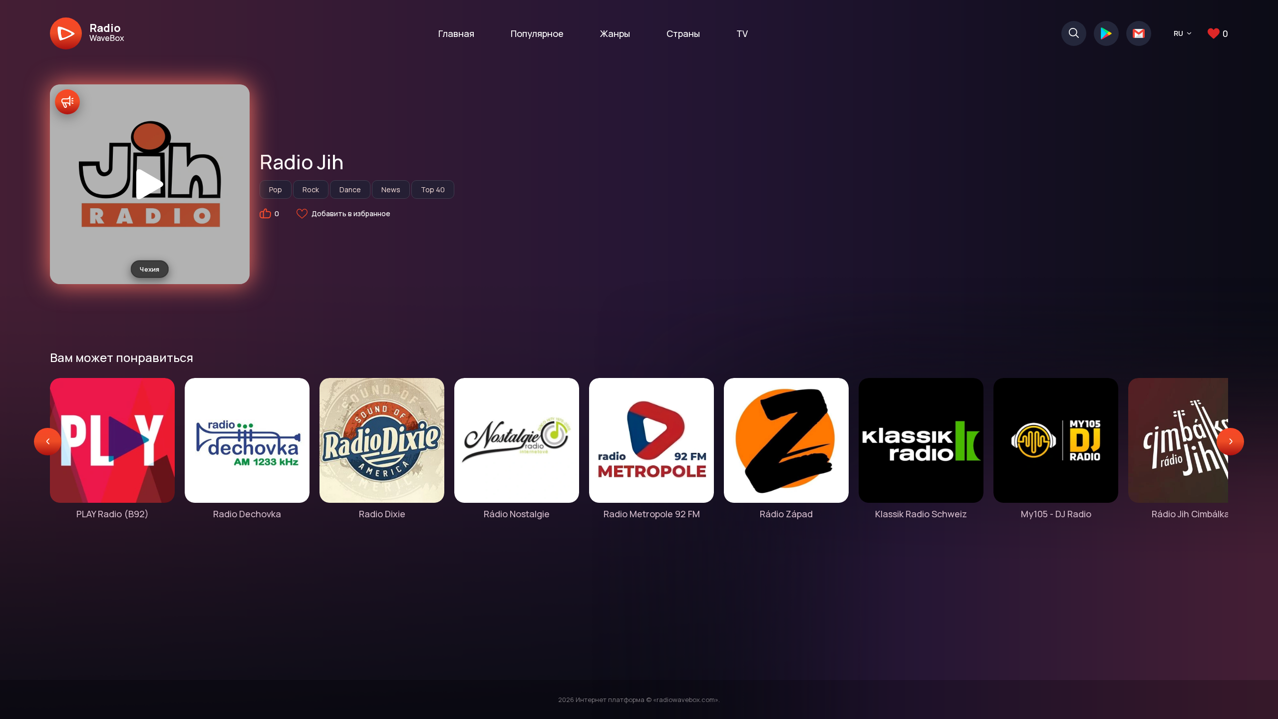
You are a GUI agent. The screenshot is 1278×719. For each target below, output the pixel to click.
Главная (456, 33)
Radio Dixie (382, 514)
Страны (683, 33)
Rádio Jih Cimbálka (1191, 514)
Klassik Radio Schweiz (921, 514)
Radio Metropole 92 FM (652, 514)
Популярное (537, 33)
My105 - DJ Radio (1056, 514)
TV (742, 33)
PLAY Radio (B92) (112, 514)
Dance (350, 189)
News (390, 189)
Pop (275, 189)
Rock (311, 189)
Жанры (615, 33)
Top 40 (433, 189)
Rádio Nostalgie (517, 514)
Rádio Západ (786, 514)
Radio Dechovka (247, 514)
